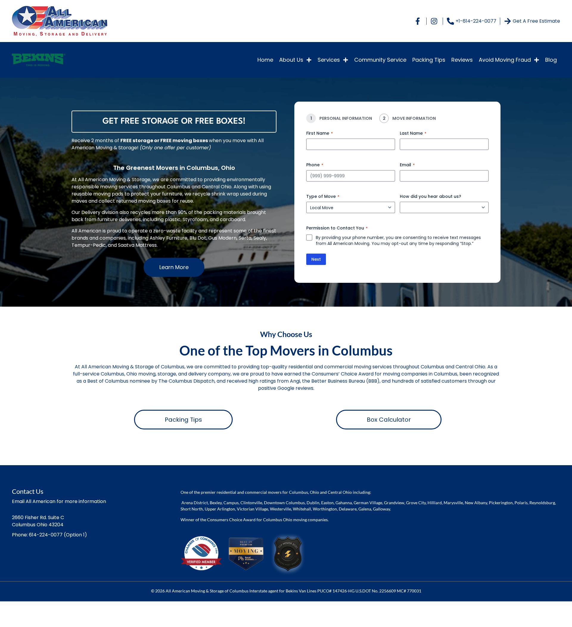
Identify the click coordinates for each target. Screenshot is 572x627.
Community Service (380, 59)
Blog (551, 59)
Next (316, 259)
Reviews (462, 59)
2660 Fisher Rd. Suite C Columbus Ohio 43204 (38, 521)
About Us (291, 59)
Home (265, 59)
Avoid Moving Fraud (505, 59)
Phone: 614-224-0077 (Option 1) (49, 534)
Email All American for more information (59, 501)
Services (329, 59)
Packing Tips (428, 59)
